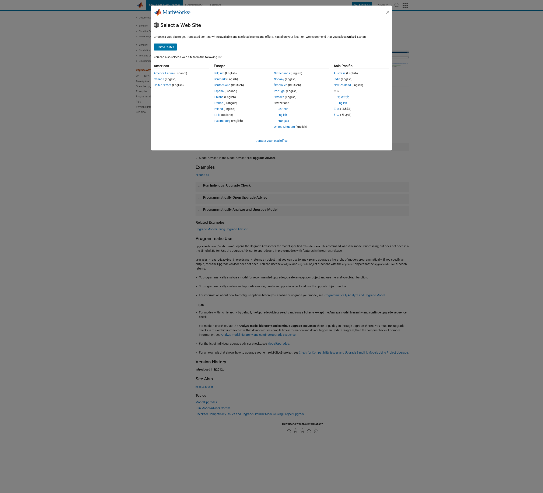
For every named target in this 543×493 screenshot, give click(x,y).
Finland (219, 97)
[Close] (388, 12)
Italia (217, 115)
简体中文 (343, 97)
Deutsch (282, 109)
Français (283, 120)
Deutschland (222, 85)
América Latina (164, 73)
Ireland (218, 109)
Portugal (279, 91)
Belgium (219, 73)
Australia (340, 73)
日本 (337, 109)
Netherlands (282, 73)
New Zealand (342, 85)
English (282, 115)
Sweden (279, 97)
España (219, 91)
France (218, 103)
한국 (337, 115)
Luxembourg (222, 120)
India (337, 79)
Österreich (280, 85)
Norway (279, 79)
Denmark (220, 79)
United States (162, 85)
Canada (159, 79)
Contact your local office (271, 140)
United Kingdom (284, 126)
